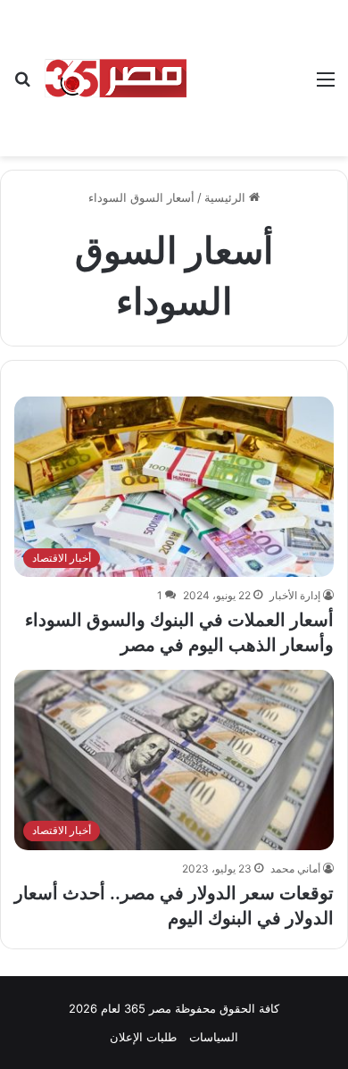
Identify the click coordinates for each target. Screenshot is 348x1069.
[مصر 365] (116, 78)
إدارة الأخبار (294, 595)
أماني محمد (295, 868)
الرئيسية (226, 197)
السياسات (213, 1037)
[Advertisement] (245, 65)
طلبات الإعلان (143, 1037)
